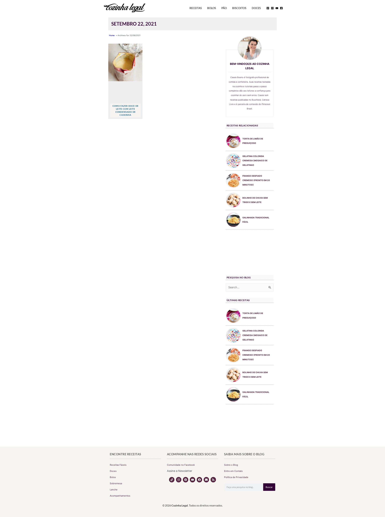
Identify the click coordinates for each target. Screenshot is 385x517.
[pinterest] (267, 8)
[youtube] (277, 8)
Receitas (195, 8)
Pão (224, 8)
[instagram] (272, 8)
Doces (256, 8)
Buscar (269, 487)
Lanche (113, 489)
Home (112, 35)
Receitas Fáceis (118, 464)
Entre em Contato (233, 471)
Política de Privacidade (236, 477)
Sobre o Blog (231, 464)
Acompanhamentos (120, 495)
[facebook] (281, 8)
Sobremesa (116, 483)
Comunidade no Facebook (181, 464)
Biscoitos (239, 8)
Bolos (211, 8)
